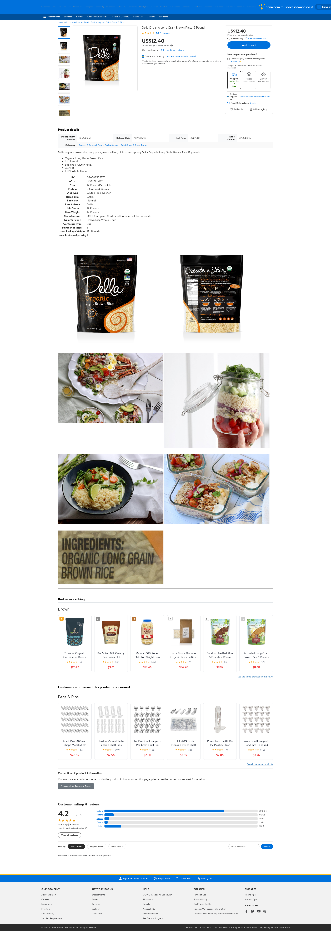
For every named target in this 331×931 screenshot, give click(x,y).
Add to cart (249, 45)
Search (267, 846)
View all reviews (69, 835)
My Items (163, 16)
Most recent (76, 846)
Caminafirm (132, 7)
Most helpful (117, 846)
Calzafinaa (45, 7)
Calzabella (121, 7)
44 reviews (165, 33)
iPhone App (250, 894)
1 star (100, 826)
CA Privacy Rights (202, 903)
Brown (144, 144)
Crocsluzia (186, 7)
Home (60, 22)
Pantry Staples (97, 22)
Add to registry (260, 109)
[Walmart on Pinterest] (265, 911)
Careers (151, 16)
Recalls (146, 903)
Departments (53, 16)
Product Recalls (150, 913)
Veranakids (110, 7)
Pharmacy (138, 16)
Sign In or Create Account (135, 878)
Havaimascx (229, 7)
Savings (79, 16)
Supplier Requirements (52, 918)
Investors (45, 908)
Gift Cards (97, 913)
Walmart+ (97, 908)
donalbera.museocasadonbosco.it (181, 56)
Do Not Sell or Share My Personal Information (216, 913)
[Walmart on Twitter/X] (252, 911)
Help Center (164, 878)
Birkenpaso (251, 7)
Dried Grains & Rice (115, 22)
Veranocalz (56, 7)
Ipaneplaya (241, 7)
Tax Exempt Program (153, 918)
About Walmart (48, 894)
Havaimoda (218, 7)
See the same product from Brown (255, 676)
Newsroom (46, 903)
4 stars (99, 814)
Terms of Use (200, 894)
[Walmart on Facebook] (246, 911)
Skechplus (143, 7)
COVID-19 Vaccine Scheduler (157, 894)
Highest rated (96, 846)
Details (253, 103)
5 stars (100, 811)
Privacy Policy (200, 899)
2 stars (100, 822)
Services (68, 16)
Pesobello (164, 7)
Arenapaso (88, 7)
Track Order (185, 878)
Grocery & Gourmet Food (77, 22)
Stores (95, 899)
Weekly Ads (206, 878)
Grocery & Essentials (97, 16)
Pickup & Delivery (120, 16)
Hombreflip (99, 7)
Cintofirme (197, 7)
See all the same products (260, 764)
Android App (250, 899)
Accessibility (149, 908)
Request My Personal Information (210, 908)
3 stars (100, 818)
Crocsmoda (175, 7)
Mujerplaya (77, 7)
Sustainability (47, 913)
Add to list (239, 109)
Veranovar (67, 7)
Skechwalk (154, 7)
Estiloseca (208, 7)
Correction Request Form (76, 786)
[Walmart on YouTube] (259, 911)
